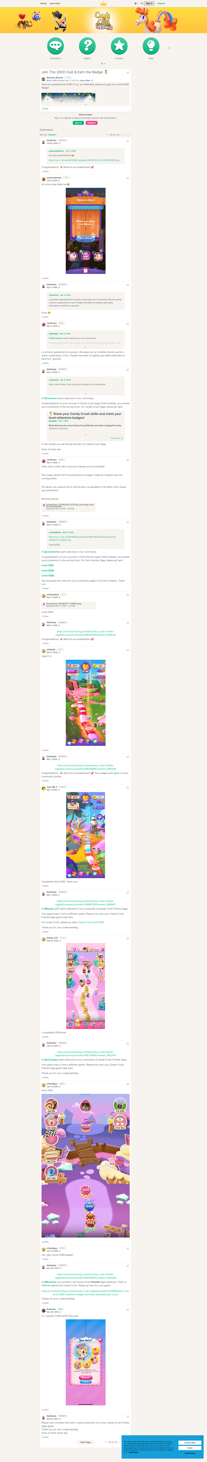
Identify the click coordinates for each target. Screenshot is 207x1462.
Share (44, 109)
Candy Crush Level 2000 (91, 962)
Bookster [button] (53, 1321)
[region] (163, 1447)
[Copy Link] (92, 80)
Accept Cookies (189, 1442)
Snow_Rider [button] (85, 80)
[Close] (201, 1437)
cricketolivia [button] (55, 532)
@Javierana (57, 338)
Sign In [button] (78, 123)
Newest (52, 134)
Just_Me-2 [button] (54, 780)
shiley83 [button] (53, 633)
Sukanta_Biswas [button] (55, 77)
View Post (115, 438)
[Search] (142, 3)
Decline (189, 1448)
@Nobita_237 (51, 948)
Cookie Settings (189, 1453)
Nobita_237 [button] (54, 929)
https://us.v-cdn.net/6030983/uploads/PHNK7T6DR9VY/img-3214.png (83, 1330)
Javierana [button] (54, 295)
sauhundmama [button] (56, 151)
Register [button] (92, 123)
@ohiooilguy (51, 1104)
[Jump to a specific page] (130, 135)
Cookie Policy (133, 1452)
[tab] (102, 63)
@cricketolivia (52, 551)
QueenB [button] (53, 421)
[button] (43, 79)
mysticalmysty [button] (56, 1355)
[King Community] (103, 3)
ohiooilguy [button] (54, 1093)
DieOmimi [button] (51, 140)
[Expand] (85, 104)
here (80, 1365)
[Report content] (128, 73)
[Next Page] (126, 135)
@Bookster (50, 1337)
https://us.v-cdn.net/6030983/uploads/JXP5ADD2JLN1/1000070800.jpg (84, 160)
